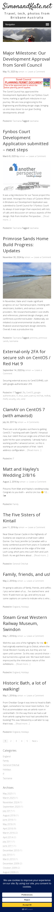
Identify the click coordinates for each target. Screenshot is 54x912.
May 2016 (8, 824)
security (12, 399)
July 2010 (7, 854)
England (16, 606)
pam (26, 395)
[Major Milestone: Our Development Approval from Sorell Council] (27, 87)
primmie (34, 337)
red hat (39, 395)
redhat (47, 395)
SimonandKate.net (27, 6)
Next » (35, 741)
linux (21, 395)
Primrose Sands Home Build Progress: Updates (25, 245)
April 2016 (8, 828)
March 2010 (9, 859)
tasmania (34, 121)
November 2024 (11, 802)
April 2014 (8, 837)
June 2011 (8, 845)
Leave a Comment (36, 71)
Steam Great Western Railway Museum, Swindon (25, 623)
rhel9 (5, 399)
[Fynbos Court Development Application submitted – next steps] (27, 191)
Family (15, 504)
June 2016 (8, 819)
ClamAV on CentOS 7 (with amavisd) (24, 412)
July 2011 (7, 841)
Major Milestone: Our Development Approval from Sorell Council (26, 59)
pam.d (32, 395)
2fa (23, 392)
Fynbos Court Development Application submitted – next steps (26, 140)
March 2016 (9, 832)
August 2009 (9, 872)
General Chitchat (20, 563)
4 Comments (33, 422)
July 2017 (7, 810)
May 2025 (8, 793)
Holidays (25, 606)
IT (13, 392)
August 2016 (9, 815)
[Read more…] (34, 450)
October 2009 (10, 867)
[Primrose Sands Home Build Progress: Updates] (27, 297)
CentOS (29, 392)
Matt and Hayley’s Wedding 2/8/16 (21, 472)
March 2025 (9, 797)
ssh (18, 399)
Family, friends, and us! (26, 574)
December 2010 (11, 850)
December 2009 (11, 863)
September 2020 (11, 806)
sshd (23, 399)
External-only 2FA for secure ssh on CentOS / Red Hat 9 (26, 357)
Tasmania (17, 121)
